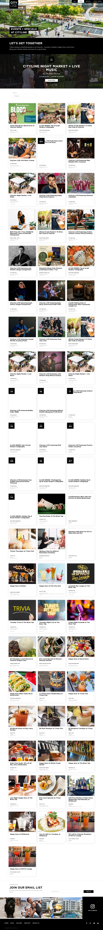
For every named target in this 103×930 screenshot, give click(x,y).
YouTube (98, 923)
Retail (59, 4)
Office (74, 4)
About (74, 1)
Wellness (67, 4)
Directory (88, 1)
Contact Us (35, 923)
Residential (88, 4)
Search (100, 4)
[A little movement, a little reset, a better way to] (31, 907)
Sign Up (88, 891)
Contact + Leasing (97, 1)
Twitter (94, 923)
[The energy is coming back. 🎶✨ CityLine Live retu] (51, 907)
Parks (96, 4)
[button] (47, 85)
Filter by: (15, 92)
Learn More (51, 80)
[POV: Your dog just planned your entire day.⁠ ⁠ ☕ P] (10, 907)
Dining (53, 4)
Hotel (80, 4)
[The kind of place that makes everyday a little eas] (72, 907)
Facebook (86, 923)
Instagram (90, 923)
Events (80, 1)
